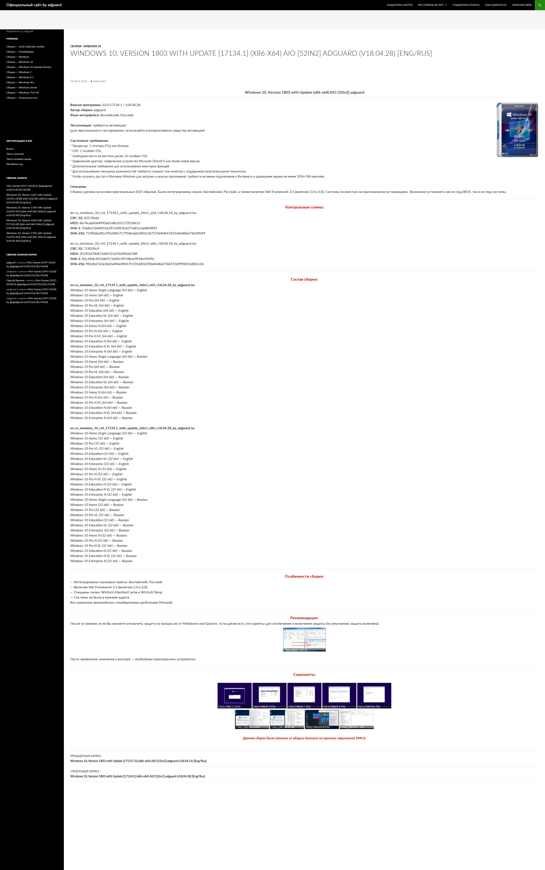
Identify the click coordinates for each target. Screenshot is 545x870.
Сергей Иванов (15, 280)
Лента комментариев (18, 159)
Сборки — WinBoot (17, 57)
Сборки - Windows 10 (85, 46)
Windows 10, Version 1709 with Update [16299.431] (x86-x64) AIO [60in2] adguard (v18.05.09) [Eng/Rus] (31, 211)
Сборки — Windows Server (21, 87)
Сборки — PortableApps (20, 51)
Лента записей (15, 154)
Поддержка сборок (400, 5)
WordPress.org (14, 164)
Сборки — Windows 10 (19, 62)
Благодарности (495, 5)
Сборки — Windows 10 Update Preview (28, 67)
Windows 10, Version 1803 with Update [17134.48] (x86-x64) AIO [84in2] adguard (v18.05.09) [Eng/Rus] (30, 224)
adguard (99, 81)
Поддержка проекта (466, 5)
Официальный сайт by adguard (34, 5)
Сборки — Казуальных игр (21, 97)
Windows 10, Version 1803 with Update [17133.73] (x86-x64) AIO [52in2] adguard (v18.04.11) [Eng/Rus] (138, 759)
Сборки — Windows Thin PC (22, 92)
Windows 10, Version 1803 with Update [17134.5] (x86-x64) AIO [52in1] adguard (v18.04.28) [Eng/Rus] (137, 774)
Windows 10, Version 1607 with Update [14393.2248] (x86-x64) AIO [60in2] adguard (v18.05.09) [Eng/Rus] (31, 199)
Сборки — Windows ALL (20, 82)
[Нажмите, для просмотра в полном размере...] (304, 640)
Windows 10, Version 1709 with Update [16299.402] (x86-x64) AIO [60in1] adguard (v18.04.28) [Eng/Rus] (31, 237)
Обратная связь (522, 5)
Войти (10, 149)
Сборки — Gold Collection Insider (25, 46)
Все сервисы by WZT (431, 5)
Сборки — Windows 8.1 (20, 77)
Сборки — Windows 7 (19, 72)
